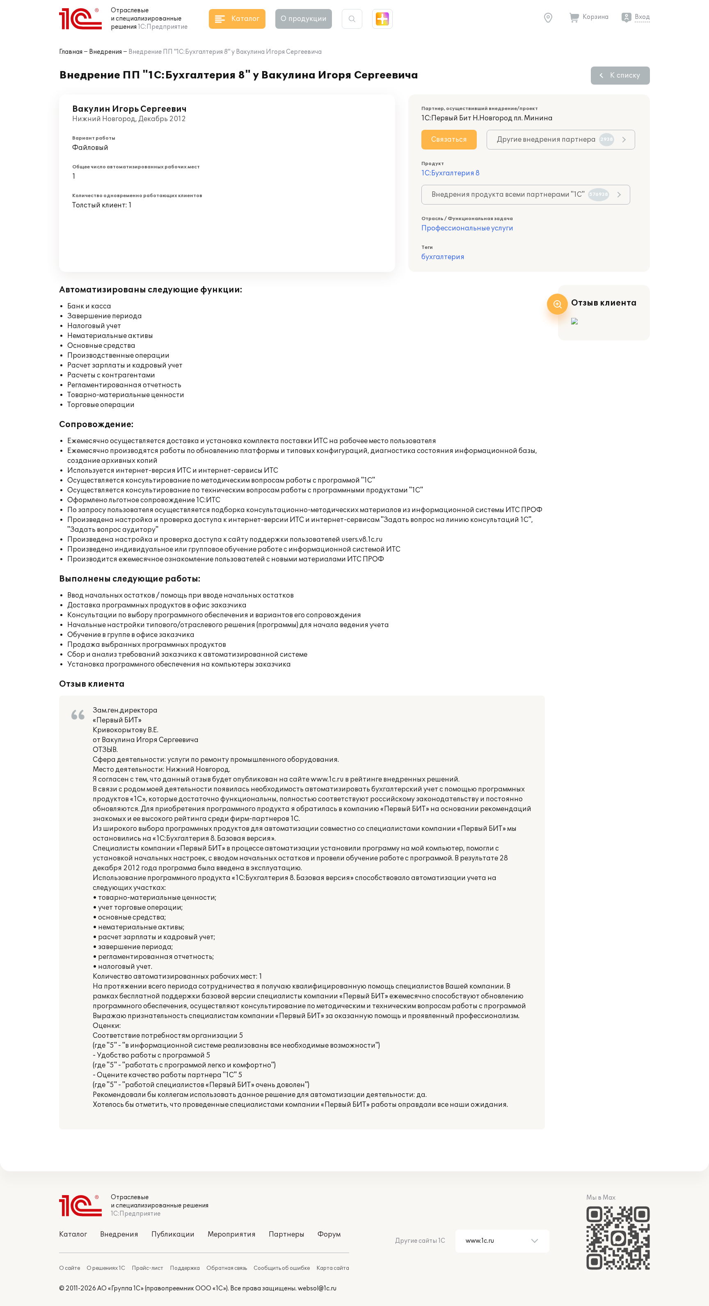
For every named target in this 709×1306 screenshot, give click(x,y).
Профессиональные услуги (467, 228)
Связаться (449, 140)
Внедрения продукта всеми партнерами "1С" (520, 195)
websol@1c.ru (317, 1288)
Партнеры (286, 1234)
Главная (70, 51)
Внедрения (105, 51)
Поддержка (185, 1268)
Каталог (73, 1234)
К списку (625, 75)
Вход (642, 17)
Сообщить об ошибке (282, 1268)
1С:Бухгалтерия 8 (450, 173)
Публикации (172, 1234)
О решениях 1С (106, 1268)
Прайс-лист (147, 1268)
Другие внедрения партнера (555, 140)
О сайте (69, 1268)
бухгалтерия (442, 257)
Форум (329, 1234)
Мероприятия (232, 1234)
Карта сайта (332, 1268)
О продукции (304, 19)
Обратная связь (226, 1268)
